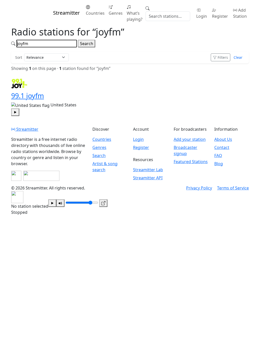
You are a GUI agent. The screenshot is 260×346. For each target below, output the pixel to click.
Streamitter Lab (148, 169)
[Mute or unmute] (60, 203)
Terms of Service (233, 188)
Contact (221, 147)
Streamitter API (147, 178)
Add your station (190, 139)
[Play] (52, 203)
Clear (238, 57)
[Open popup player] (103, 203)
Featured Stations (191, 161)
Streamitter (26, 129)
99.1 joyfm (27, 95)
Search (86, 43)
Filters (223, 57)
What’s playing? (134, 16)
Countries (95, 13)
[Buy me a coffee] (41, 176)
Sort (18, 57)
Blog (218, 163)
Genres (116, 13)
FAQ (218, 155)
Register (220, 16)
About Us (223, 139)
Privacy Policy (199, 188)
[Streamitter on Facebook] (16, 176)
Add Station (240, 13)
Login (201, 16)
